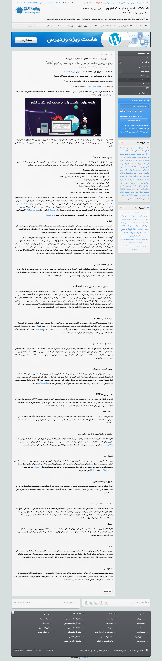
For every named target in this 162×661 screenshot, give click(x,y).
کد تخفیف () (88, 3)
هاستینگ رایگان (125, 173)
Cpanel (37, 467)
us (136, 117)
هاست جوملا (136, 158)
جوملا (128, 246)
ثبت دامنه (141, 161)
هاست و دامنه (124, 246)
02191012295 (32, 3)
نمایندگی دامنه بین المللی (105, 641)
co (127, 117)
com (127, 112)
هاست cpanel (125, 189)
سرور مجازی (34, 210)
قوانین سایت (121, 3)
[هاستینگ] (27, 15)
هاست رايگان (142, 213)
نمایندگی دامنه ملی (127, 170)
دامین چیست (144, 236)
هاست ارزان (51, 210)
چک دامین (139, 219)
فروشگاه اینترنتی (43, 632)
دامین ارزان (136, 236)
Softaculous (44, 384)
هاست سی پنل (139, 189)
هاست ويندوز (131, 186)
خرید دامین (136, 233)
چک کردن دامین (142, 226)
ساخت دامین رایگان (126, 216)
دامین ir (145, 229)
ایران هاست (129, 236)
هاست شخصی (140, 628)
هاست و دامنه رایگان (141, 177)
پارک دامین (129, 219)
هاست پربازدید (140, 637)
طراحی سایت (44, 619)
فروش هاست (131, 239)
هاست (139, 154)
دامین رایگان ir (126, 242)
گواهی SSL (85, 442)
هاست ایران (139, 151)
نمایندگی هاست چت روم (72, 624)
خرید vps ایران (143, 196)
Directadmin (108, 471)
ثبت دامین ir (133, 242)
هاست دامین (123, 236)
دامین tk (136, 239)
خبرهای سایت (131, 3)
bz (132, 117)
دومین (138, 223)
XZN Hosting (86, 658)
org (138, 112)
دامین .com (143, 242)
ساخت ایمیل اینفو (142, 192)
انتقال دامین (145, 219)
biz (140, 117)
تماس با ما (140, 3)
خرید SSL (133, 196)
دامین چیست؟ (136, 246)
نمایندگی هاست (143, 170)
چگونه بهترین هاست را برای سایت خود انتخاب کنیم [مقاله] (79, 63)
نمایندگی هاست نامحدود (128, 167)
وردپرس (131, 213)
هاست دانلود (130, 154)
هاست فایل (129, 151)
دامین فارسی (141, 239)
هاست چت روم (131, 148)
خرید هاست (69, 71)
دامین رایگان (137, 229)
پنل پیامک (141, 167)
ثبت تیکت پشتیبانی (46, 3)
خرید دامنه (132, 161)
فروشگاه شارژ (44, 628)
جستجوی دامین (143, 216)
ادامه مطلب (107, 591)
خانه (146, 3)
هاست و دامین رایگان (141, 173)
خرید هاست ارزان (127, 192)
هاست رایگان (144, 148)
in (123, 117)
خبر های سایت (81, 67)
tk (143, 112)
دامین (131, 246)
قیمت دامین (133, 226)
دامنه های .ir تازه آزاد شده (104, 632)
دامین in (138, 242)
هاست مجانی (134, 249)
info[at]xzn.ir (20, 3)
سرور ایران (134, 183)
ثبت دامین (126, 229)
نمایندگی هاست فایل (74, 632)
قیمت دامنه (109, 624)
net (133, 112)
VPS (27, 210)
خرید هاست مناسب (93, 87)
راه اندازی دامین (124, 239)
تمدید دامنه (132, 164)
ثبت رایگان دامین (144, 223)
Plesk (92, 471)
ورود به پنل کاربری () (105, 3)
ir (122, 112)
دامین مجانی (123, 219)
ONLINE (57, 3)
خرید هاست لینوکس (135, 199)
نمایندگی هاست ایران (73, 628)
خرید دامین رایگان (135, 216)
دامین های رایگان (143, 246)
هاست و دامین (133, 223)
